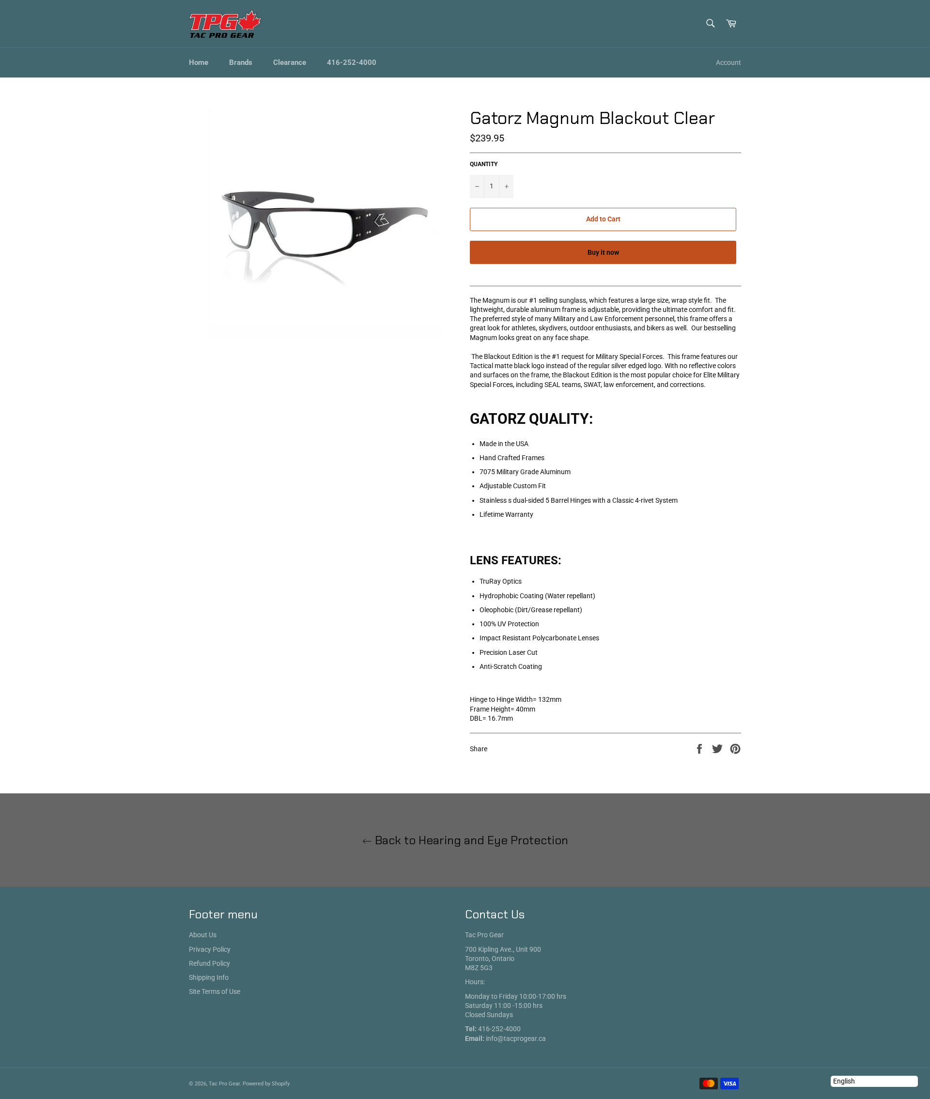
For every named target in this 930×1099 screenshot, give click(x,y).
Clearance (289, 62)
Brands (240, 62)
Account (728, 62)
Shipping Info (209, 977)
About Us (203, 935)
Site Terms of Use (214, 991)
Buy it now (603, 252)
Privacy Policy (210, 949)
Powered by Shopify (266, 1084)
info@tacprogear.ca (516, 1038)
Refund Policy (209, 963)
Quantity (483, 164)
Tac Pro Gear (224, 1084)
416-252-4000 (351, 62)
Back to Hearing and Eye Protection (470, 840)
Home (198, 62)
